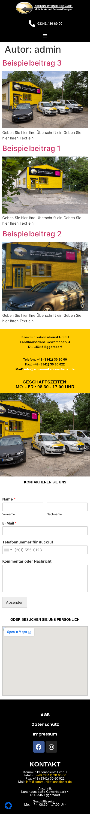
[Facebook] (39, 747)
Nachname (54, 514)
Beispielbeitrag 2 (32, 233)
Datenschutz (45, 724)
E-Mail (9, 523)
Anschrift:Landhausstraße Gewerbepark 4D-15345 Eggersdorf (45, 791)
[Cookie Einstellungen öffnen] (8, 808)
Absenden (14, 602)
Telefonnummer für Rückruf (27, 542)
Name (9, 499)
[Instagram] (51, 747)
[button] (45, 35)
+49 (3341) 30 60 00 (51, 775)
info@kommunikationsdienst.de (49, 369)
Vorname (8, 514)
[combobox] (8, 550)
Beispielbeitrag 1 (31, 148)
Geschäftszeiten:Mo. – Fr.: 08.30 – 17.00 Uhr (45, 803)
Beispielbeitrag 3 (32, 62)
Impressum (45, 734)
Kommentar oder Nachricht (26, 561)
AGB (45, 715)
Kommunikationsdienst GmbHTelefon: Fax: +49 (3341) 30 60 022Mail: (45, 776)
